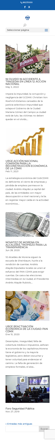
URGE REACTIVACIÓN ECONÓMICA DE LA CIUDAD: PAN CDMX (27, 329)
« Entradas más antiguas (19, 423)
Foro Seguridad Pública (20, 408)
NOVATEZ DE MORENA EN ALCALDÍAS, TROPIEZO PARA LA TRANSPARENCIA (26, 245)
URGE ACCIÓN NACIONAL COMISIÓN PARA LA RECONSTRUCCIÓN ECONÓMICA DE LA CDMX (26, 165)
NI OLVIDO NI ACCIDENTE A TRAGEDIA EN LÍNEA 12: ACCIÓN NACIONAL (26, 81)
